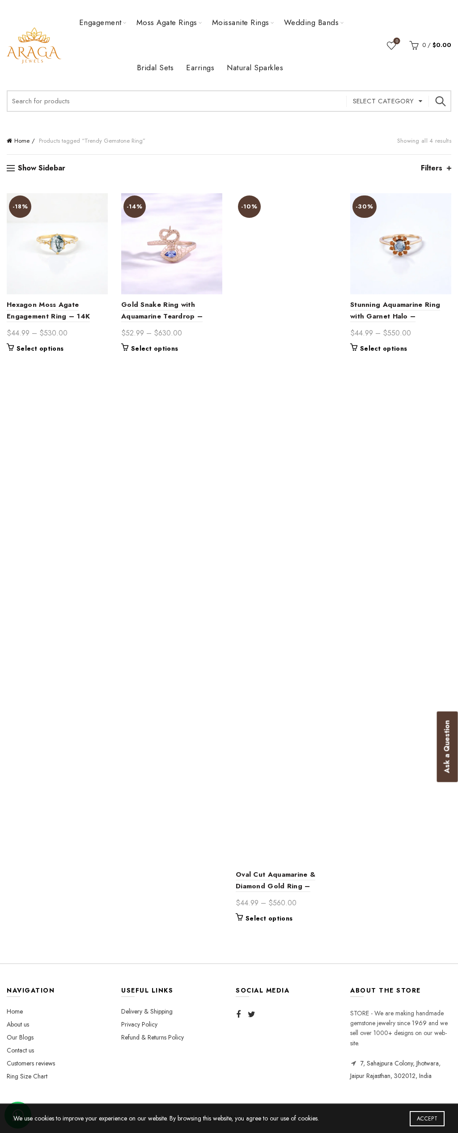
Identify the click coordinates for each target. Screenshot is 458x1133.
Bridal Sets (155, 67)
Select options (40, 348)
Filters (431, 168)
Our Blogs (20, 1037)
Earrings (200, 67)
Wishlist (397, 41)
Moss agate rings (166, 22)
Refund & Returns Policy (152, 1037)
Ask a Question (447, 747)
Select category (383, 101)
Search (440, 101)
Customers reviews (31, 1063)
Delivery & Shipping (147, 1011)
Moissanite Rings (240, 22)
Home (22, 140)
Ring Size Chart (27, 1076)
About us (18, 1024)
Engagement (100, 22)
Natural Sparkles (255, 67)
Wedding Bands (311, 22)
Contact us (20, 1050)
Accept (427, 1119)
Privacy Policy (139, 1024)
